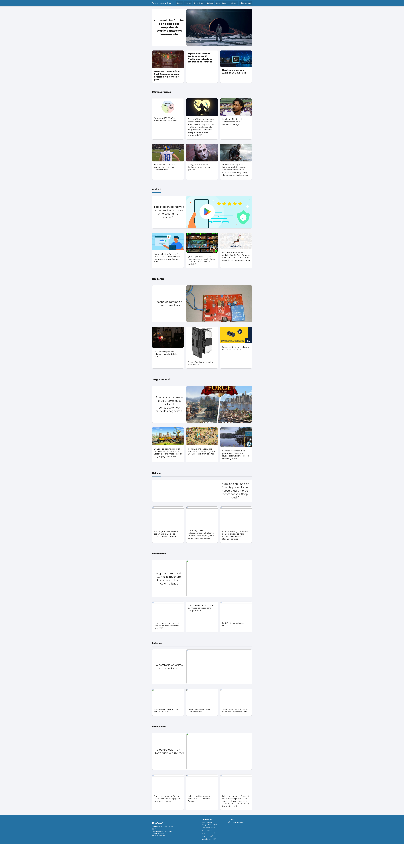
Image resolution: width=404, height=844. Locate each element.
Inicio (179, 3)
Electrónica (198, 3)
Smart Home (221, 3)
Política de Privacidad (235, 822)
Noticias (210, 3)
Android (188, 3)
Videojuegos (245, 3)
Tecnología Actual (161, 3)
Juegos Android (161, 379)
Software (233, 3)
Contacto (230, 819)
